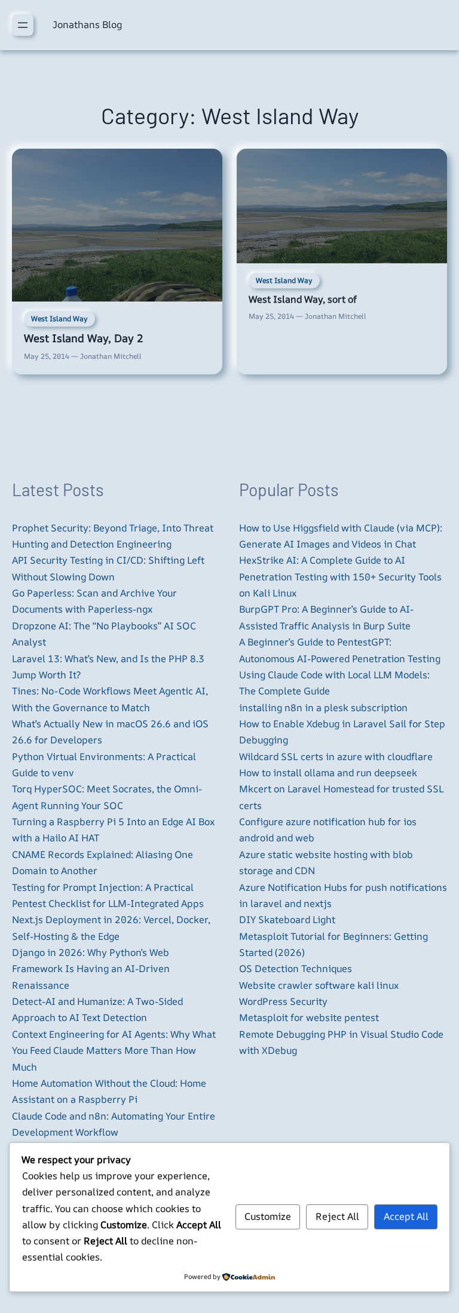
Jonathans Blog (87, 24)
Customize (267, 1216)
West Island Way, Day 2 (83, 338)
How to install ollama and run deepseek (328, 772)
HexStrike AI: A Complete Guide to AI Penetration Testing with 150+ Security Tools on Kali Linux (340, 576)
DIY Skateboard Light (287, 919)
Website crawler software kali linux (319, 985)
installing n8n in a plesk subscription (323, 707)
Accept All (406, 1216)
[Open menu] (22, 25)
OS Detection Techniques (295, 968)
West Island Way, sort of (303, 299)
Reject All (337, 1216)
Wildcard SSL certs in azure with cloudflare (336, 756)
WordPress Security (283, 1001)
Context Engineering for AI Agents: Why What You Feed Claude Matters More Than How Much (114, 1051)
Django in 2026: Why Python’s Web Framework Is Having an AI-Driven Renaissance (91, 969)
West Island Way (59, 318)
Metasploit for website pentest (309, 1017)
